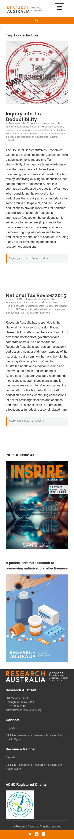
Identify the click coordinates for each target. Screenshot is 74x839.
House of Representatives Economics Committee (31, 129)
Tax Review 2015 (30, 312)
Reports (10, 728)
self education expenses (52, 309)
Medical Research (35, 305)
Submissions (12, 126)
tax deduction (42, 136)
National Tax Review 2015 (36, 295)
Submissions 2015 (29, 126)
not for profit (23, 133)
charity (63, 302)
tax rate (53, 136)
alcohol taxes (52, 302)
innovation (19, 305)
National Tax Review (56, 305)
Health (59, 126)
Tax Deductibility (25, 136)
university (11, 140)
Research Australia (40, 133)
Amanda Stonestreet (44, 123)
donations (50, 126)
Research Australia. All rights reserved (38, 826)
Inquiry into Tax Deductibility (24, 116)
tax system (45, 312)
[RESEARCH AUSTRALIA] (25, 9)
